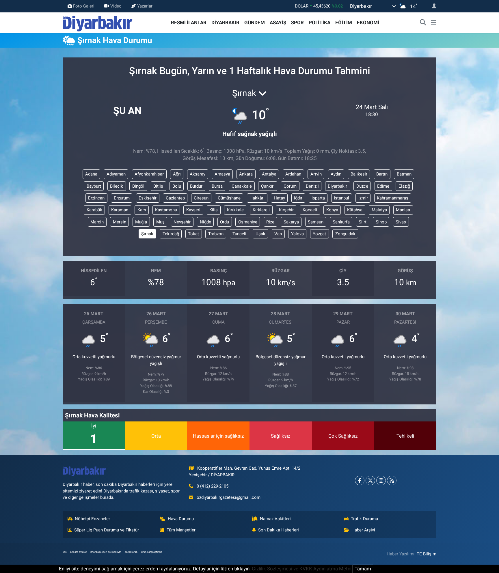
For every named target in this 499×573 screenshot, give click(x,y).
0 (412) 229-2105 (212, 486)
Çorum (290, 186)
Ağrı (177, 174)
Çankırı (268, 186)
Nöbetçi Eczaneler (92, 518)
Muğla (141, 222)
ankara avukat (78, 551)
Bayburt (94, 186)
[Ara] (423, 23)
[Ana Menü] (433, 23)
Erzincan (96, 198)
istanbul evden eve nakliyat (105, 551)
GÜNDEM (254, 22)
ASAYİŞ (278, 22)
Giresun (201, 198)
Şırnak (147, 233)
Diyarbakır (337, 186)
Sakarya (291, 222)
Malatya (379, 209)
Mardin (97, 222)
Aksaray (197, 174)
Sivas (401, 222)
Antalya (269, 174)
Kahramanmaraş (392, 198)
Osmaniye (247, 222)
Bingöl (138, 186)
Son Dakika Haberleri (278, 530)
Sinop (381, 222)
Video (116, 6)
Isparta (318, 198)
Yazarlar (144, 6)
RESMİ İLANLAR (188, 22)
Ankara (246, 174)
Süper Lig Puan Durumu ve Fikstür (106, 530)
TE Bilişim (426, 554)
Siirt (362, 222)
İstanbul (341, 198)
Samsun (315, 222)
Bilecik (116, 186)
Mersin (119, 222)
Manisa (403, 209)
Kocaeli (310, 209)
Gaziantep (175, 198)
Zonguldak (345, 233)
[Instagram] (381, 480)
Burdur (196, 186)
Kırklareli (261, 209)
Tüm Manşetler (181, 530)
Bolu (176, 186)
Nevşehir (182, 222)
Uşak (260, 233)
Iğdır (298, 198)
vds (65, 551)
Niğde (205, 222)
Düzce (362, 186)
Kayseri (193, 209)
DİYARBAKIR (225, 22)
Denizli (312, 186)
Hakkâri (257, 198)
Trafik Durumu (364, 518)
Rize (270, 222)
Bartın (382, 174)
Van (278, 233)
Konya (332, 209)
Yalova (297, 233)
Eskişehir (148, 198)
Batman (404, 174)
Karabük (94, 209)
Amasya (222, 174)
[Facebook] (359, 480)
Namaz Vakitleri (275, 518)
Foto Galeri (83, 6)
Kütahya (354, 209)
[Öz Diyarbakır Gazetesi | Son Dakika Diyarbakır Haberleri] (98, 22)
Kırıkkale (235, 209)
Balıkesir (359, 174)
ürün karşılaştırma (151, 551)
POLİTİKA (319, 22)
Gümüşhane (229, 198)
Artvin (316, 174)
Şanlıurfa (341, 222)
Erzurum (122, 198)
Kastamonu (166, 209)
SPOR (297, 22)
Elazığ (404, 186)
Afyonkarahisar (149, 174)
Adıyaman (116, 174)
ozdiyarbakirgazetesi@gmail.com (228, 497)
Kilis (213, 209)
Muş (160, 222)
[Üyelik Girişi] (431, 6)
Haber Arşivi (363, 530)
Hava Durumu (181, 518)
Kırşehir (286, 209)
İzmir (363, 198)
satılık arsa (131, 551)
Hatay (279, 198)
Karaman (119, 209)
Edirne (383, 186)
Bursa (217, 186)
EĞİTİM (343, 22)
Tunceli (239, 233)
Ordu (224, 222)
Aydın (336, 174)
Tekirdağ (171, 233)
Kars (141, 209)
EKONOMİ (368, 22)
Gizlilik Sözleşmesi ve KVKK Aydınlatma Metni (301, 569)
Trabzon (216, 233)
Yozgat (319, 233)
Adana (91, 174)
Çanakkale (242, 186)
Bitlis (158, 186)
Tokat (193, 233)
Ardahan (293, 174)
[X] (370, 480)
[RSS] (391, 480)
